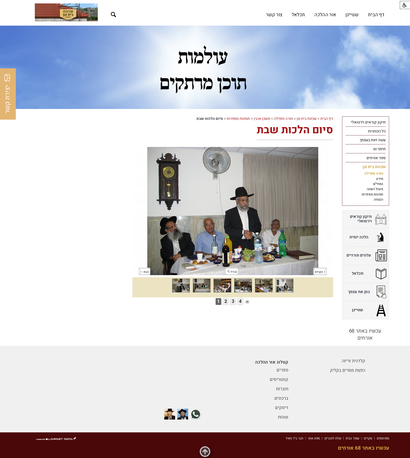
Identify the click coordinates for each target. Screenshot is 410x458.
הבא (146, 272)
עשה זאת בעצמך (373, 140)
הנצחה (378, 199)
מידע (379, 178)
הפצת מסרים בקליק (347, 370)
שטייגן (352, 14)
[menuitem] (376, 14)
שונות (283, 417)
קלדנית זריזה (353, 361)
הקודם (319, 272)
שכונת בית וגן (307, 118)
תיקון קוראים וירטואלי (368, 122)
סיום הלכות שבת (295, 130)
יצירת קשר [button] (7, 99)
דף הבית (376, 14)
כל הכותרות (377, 131)
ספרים (282, 370)
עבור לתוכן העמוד (205, 4)
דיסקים (281, 408)
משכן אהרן (262, 118)
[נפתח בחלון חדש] (66, 12)
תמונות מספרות (238, 118)
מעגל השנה (375, 189)
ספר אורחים (376, 158)
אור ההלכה (325, 14)
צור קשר (274, 14)
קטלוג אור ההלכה (271, 362)
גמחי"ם (378, 183)
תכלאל (298, 14)
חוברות (282, 389)
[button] (113, 14)
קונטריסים (279, 379)
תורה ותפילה (283, 118)
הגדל (233, 272)
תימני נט (379, 149)
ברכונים (281, 398)
